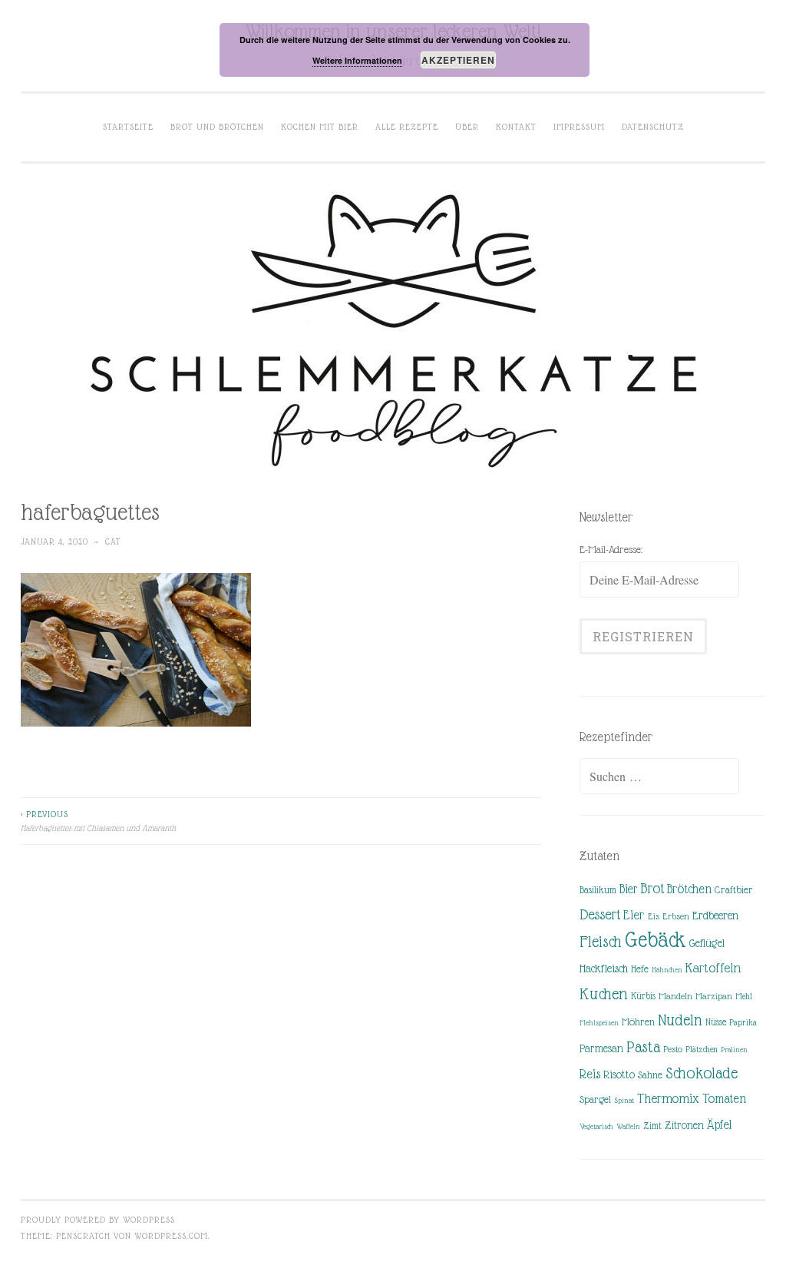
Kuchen (604, 993)
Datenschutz (653, 126)
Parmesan (601, 1048)
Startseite (128, 126)
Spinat (624, 1100)
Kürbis (643, 996)
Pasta (643, 1046)
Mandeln (675, 996)
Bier (628, 889)
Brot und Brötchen (217, 126)
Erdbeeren (715, 915)
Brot (652, 888)
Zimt (652, 1126)
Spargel (595, 1099)
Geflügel (707, 943)
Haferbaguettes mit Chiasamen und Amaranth (98, 821)
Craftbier (734, 890)
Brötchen (689, 889)
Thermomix (668, 1098)
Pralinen (734, 1049)
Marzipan (713, 996)
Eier (634, 915)
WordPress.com (171, 1235)
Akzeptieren (458, 60)
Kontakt (516, 126)
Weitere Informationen (357, 60)
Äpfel (719, 1124)
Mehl (743, 996)
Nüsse (715, 1022)
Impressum (579, 126)
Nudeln (680, 1020)
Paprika (743, 1022)
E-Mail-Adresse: (611, 549)
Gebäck (655, 940)
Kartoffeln (713, 967)
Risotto (619, 1074)
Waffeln (628, 1126)
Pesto (672, 1049)
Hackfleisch (604, 968)
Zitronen (684, 1125)
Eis (653, 916)
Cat (113, 541)
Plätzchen (701, 1049)
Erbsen (675, 916)
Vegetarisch (596, 1126)
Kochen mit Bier (319, 126)
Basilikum (598, 890)
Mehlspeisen (599, 1022)
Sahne (650, 1075)
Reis (590, 1074)
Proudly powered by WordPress (98, 1219)
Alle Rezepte (406, 126)
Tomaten (724, 1098)
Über (467, 126)
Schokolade (701, 1073)
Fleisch (601, 941)
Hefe (640, 969)
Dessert (600, 914)
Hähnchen (667, 969)
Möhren (638, 1022)
